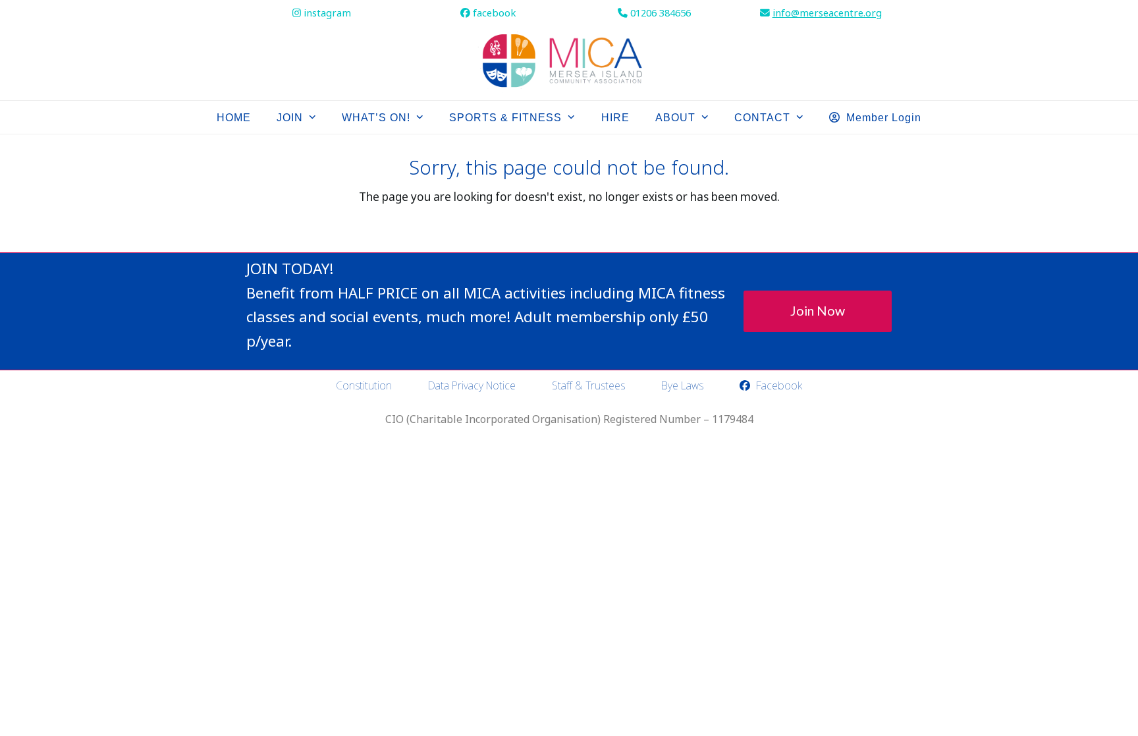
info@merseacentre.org (827, 12)
